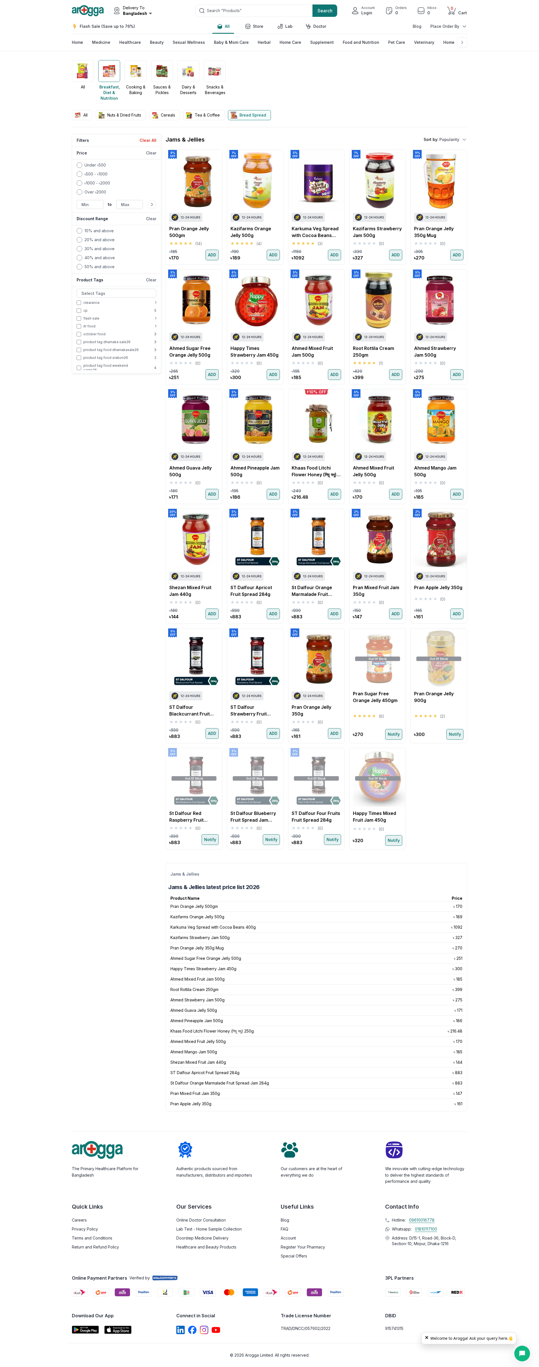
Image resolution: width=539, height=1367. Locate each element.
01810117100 (426, 1229)
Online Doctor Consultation (201, 1220)
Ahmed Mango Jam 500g (193, 1051)
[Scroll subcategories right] (462, 42)
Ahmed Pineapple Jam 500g (196, 1020)
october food (94, 334)
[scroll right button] (462, 80)
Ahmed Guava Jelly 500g (193, 1010)
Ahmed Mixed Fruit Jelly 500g (198, 1041)
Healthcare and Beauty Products (206, 1247)
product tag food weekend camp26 (105, 367)
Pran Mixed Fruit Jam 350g (195, 1093)
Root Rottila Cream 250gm (194, 989)
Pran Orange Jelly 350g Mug (197, 947)
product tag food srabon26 (105, 358)
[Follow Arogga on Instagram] (204, 1330)
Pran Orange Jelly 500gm (194, 906)
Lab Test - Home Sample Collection (209, 1229)
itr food (89, 326)
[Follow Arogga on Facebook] (192, 1330)
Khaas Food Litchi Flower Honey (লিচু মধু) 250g (212, 1031)
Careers (79, 1220)
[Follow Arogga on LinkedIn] (180, 1330)
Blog (417, 26)
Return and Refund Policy (95, 1247)
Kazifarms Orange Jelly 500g (197, 916)
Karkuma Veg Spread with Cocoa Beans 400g (213, 927)
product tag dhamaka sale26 (107, 342)
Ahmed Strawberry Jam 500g (197, 999)
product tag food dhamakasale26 (111, 350)
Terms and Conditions (92, 1238)
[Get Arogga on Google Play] (85, 1330)
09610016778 (422, 1220)
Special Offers (294, 1256)
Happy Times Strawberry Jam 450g (203, 968)
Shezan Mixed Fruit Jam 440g (198, 1062)
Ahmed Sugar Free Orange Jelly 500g (205, 958)
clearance (91, 302)
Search (325, 10)
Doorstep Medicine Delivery (202, 1238)
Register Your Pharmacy (303, 1247)
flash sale (91, 318)
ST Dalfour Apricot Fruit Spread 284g (204, 1072)
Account (288, 1238)
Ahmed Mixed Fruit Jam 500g (197, 979)
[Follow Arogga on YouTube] (216, 1330)
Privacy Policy (85, 1229)
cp (85, 310)
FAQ (284, 1229)
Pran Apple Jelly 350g (190, 1103)
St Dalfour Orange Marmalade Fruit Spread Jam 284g (219, 1083)
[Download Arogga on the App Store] (117, 1330)
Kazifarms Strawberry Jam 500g (200, 937)
